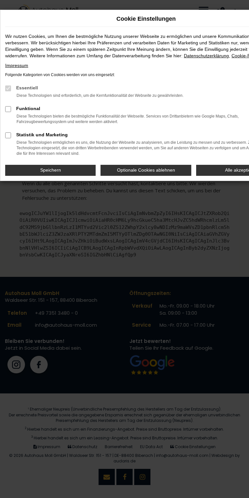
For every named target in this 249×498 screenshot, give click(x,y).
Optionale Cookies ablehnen (146, 170)
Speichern (50, 170)
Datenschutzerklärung (206, 55)
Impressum (16, 65)
